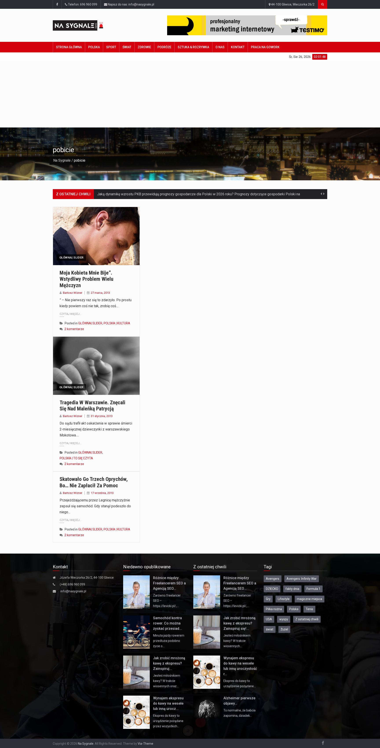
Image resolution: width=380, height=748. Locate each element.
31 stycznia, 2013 (102, 416)
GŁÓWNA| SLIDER (71, 257)
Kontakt (238, 47)
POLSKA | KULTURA (117, 323)
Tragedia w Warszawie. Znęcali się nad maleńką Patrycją (92, 405)
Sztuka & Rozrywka (193, 47)
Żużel (284, 629)
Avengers (272, 578)
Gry (268, 599)
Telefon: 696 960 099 (82, 4)
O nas (220, 47)
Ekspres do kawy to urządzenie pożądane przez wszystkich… (168, 721)
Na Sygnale (62, 160)
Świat (126, 47)
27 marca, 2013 (100, 292)
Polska (94, 47)
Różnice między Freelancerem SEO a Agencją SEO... (169, 583)
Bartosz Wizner (72, 292)
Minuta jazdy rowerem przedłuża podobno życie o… (168, 641)
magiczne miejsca (309, 599)
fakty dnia (292, 589)
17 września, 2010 (102, 493)
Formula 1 (313, 589)
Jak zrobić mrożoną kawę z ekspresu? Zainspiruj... (169, 663)
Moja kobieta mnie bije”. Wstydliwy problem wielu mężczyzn (86, 279)
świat (269, 629)
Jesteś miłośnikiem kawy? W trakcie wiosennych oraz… (166, 681)
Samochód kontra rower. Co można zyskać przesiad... (167, 623)
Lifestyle (284, 599)
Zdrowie (144, 47)
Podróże (164, 47)
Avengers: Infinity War (302, 578)
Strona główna (69, 47)
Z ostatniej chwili (306, 619)
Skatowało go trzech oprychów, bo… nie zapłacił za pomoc (94, 482)
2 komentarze (74, 329)
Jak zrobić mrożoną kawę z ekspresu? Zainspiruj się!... (239, 623)
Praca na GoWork (265, 47)
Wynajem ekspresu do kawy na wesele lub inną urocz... (168, 703)
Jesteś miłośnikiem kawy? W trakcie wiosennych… (236, 641)
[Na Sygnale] (86, 25)
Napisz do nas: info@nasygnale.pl (130, 4)
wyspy (283, 619)
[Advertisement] (190, 94)
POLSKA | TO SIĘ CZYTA (76, 458)
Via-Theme (145, 743)
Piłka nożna (274, 609)
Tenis (309, 609)
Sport (111, 47)
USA (269, 619)
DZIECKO (272, 589)
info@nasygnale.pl (73, 591)
